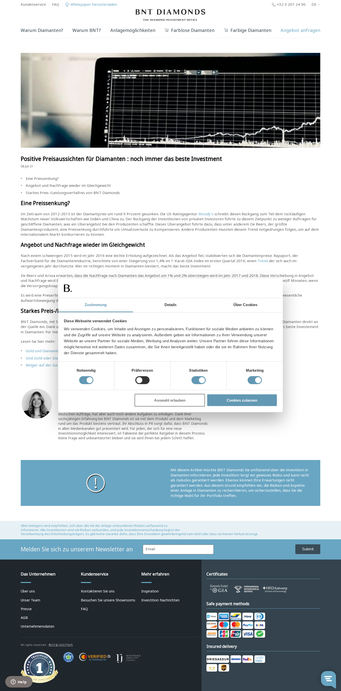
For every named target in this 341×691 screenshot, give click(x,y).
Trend (262, 261)
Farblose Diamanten (192, 30)
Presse (26, 608)
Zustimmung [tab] (96, 305)
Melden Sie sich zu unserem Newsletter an (77, 549)
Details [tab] (171, 305)
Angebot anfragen (300, 30)
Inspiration (150, 591)
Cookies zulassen (242, 400)
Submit (308, 549)
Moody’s (205, 214)
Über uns (28, 591)
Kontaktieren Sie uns (98, 591)
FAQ (55, 4)
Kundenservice (33, 4)
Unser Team (30, 600)
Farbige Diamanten (250, 30)
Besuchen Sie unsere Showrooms (108, 600)
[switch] (142, 380)
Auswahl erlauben (169, 400)
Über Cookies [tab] (245, 305)
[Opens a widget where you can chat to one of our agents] (18, 682)
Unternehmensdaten (37, 626)
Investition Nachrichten (160, 600)
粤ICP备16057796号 (60, 645)
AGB (24, 617)
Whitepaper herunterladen (93, 4)
